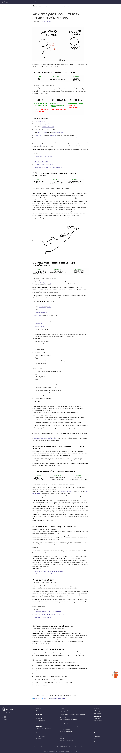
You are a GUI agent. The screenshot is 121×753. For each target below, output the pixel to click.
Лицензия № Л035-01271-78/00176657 (59, 746)
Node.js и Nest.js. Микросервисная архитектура (69, 723)
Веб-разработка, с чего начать (43, 156)
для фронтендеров (66, 491)
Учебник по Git (97, 711)
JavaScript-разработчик (40, 722)
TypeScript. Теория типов (65, 729)
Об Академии (97, 718)
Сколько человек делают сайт (43, 164)
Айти (83, 6)
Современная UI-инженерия (41, 730)
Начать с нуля (15, 2)
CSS (64, 6)
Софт (77, 6)
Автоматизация (39, 326)
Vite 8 (61, 736)
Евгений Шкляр (47, 21)
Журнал (96, 708)
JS (69, 6)
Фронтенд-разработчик (40, 720)
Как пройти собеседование (42, 617)
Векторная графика (40, 318)
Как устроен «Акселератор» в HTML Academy (48, 571)
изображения (58, 132)
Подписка (38, 711)
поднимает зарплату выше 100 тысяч (45, 439)
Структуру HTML (39, 121)
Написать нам (97, 734)
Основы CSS (38, 135)
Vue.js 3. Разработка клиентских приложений (69, 719)
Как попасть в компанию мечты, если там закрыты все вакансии (54, 620)
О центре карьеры (98, 720)
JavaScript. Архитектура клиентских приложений (70, 716)
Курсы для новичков (40, 710)
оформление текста (48, 127)
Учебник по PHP (97, 713)
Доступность (38, 324)
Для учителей (38, 738)
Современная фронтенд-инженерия (43, 728)
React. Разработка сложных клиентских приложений (70, 717)
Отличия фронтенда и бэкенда (43, 124)
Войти (117, 2)
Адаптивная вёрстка (40, 312)
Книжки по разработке (41, 159)
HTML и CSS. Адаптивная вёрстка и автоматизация (70, 711)
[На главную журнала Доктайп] (36, 6)
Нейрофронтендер (40, 716)
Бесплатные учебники (58, 698)
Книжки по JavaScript (41, 162)
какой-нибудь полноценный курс (47, 283)
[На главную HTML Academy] (13, 709)
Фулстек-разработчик (40, 723)
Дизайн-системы (63, 742)
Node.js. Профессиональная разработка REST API (70, 722)
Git (72, 6)
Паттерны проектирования (65, 733)
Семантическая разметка (42, 304)
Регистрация (110, 2)
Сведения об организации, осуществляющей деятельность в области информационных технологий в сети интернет (59, 748)
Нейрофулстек (39, 718)
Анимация (37, 315)
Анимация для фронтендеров (66, 727)
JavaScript (75, 138)
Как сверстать (56, 6)
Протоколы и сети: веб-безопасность (67, 735)
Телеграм (37, 698)
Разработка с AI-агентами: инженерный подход (69, 726)
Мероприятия (97, 736)
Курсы (62, 708)
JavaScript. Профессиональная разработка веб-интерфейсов (72, 714)
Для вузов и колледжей (40, 736)
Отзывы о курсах (97, 741)
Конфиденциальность (45, 746)
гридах (49, 307)
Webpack (62, 738)
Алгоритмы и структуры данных (66, 731)
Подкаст (45, 698)
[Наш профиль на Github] (74, 751)
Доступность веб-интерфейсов (66, 740)
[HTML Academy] (5, 2)
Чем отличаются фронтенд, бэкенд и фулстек (48, 167)
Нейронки (47, 6)
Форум (95, 738)
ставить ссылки (42, 132)
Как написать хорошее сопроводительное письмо (49, 614)
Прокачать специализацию (42, 2)
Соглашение (36, 746)
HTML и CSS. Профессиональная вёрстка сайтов (70, 710)
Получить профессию (27, 2)
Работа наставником (40, 734)
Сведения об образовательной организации (78, 746)
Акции (95, 740)
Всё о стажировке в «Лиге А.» (43, 574)
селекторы (52, 135)
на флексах (42, 307)
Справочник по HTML (98, 710)
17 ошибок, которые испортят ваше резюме (47, 611)
